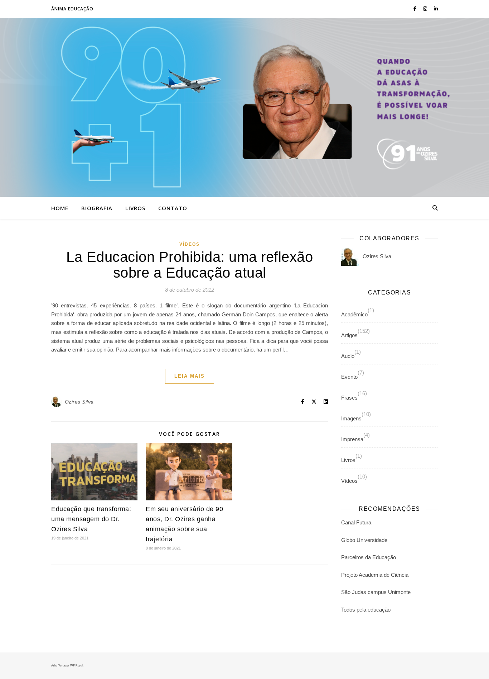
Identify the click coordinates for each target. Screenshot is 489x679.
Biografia (96, 208)
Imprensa (352, 439)
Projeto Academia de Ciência (374, 575)
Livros (135, 208)
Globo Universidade (364, 540)
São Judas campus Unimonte (376, 592)
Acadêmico (354, 314)
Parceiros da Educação (368, 557)
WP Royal (76, 665)
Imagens (351, 418)
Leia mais (189, 376)
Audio (347, 356)
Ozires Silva (79, 402)
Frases (349, 398)
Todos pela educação (366, 610)
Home (59, 208)
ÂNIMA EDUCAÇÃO (72, 9)
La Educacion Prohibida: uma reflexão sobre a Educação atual (189, 264)
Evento (349, 377)
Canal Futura (356, 522)
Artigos (349, 335)
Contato (172, 208)
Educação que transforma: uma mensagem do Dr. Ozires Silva (91, 519)
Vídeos (189, 244)
